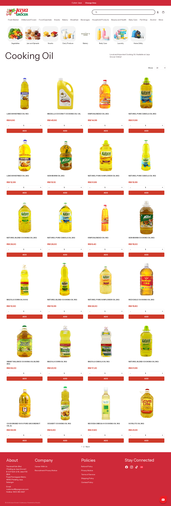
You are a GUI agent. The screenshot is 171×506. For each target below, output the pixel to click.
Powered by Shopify (33, 502)
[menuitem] (13, 20)
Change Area (90, 3)
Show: (150, 68)
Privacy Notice (87, 470)
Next (88, 447)
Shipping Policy (87, 478)
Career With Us (41, 466)
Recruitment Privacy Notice (46, 470)
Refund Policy (87, 466)
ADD (25, 131)
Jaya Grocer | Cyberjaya (19, 502)
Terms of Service (88, 474)
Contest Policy (87, 482)
